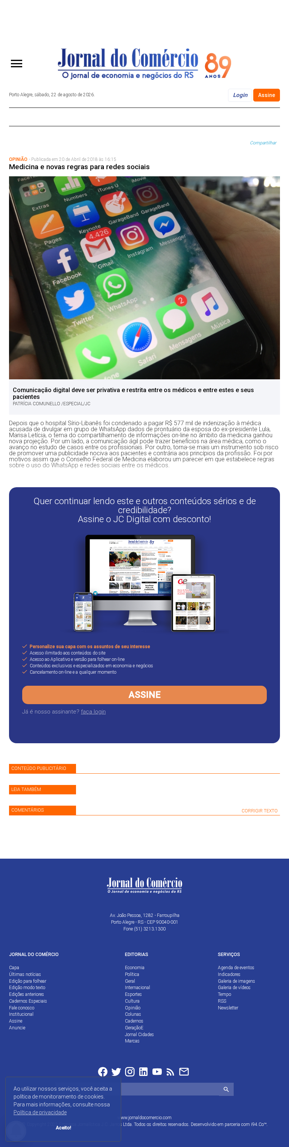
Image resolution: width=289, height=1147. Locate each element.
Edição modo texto (27, 987)
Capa (14, 967)
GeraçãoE (134, 1027)
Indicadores (229, 974)
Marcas (132, 1041)
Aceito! (63, 1127)
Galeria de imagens (236, 981)
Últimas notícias (25, 974)
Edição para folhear (27, 981)
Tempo (224, 994)
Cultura (132, 1001)
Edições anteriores (26, 994)
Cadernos (134, 1021)
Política (132, 974)
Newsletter (228, 1008)
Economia (134, 967)
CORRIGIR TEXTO (260, 811)
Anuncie (17, 1027)
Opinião (132, 1008)
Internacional (137, 987)
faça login (93, 711)
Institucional (21, 1014)
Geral (130, 981)
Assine (266, 95)
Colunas (133, 1014)
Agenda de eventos (236, 967)
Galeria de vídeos (234, 987)
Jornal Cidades (139, 1034)
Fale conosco (21, 1008)
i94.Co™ (258, 1124)
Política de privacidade (40, 1112)
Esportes (133, 994)
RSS (222, 1001)
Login (240, 95)
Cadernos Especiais (28, 1001)
